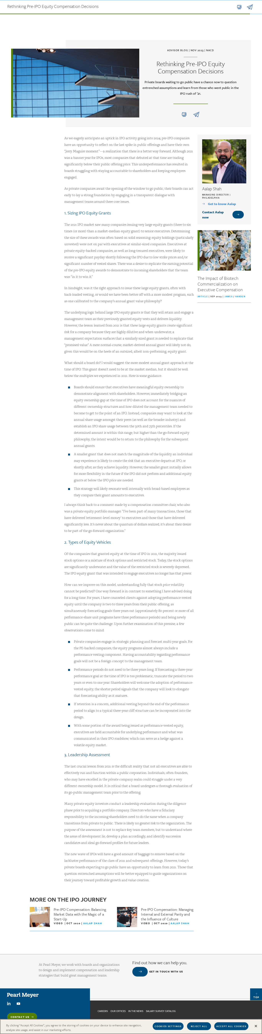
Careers (103, 1011)
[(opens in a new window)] (9, 1003)
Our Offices (118, 1011)
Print (184, 114)
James (228, 296)
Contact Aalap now (213, 215)
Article (203, 296)
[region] (131, 1026)
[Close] (256, 1026)
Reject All (199, 1026)
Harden (240, 296)
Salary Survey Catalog (161, 1011)
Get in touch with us (166, 971)
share (196, 114)
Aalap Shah (92, 923)
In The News (135, 1011)
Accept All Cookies (231, 1026)
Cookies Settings (168, 1026)
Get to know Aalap (222, 203)
